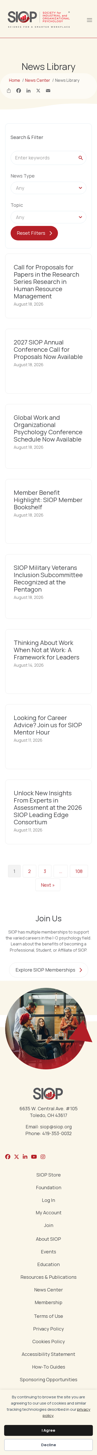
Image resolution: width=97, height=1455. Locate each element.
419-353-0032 (57, 1133)
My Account (49, 1213)
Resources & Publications (48, 1277)
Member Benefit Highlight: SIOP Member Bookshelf (48, 499)
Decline (48, 1444)
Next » (48, 885)
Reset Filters (31, 233)
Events (48, 1252)
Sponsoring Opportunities (48, 1380)
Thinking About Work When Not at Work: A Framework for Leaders (46, 649)
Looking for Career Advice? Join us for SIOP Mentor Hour (48, 724)
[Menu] (89, 19)
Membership (48, 1302)
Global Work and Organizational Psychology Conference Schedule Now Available (48, 428)
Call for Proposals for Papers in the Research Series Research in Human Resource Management (46, 281)
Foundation (48, 1188)
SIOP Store (48, 1175)
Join (48, 1225)
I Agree (48, 1430)
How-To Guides (48, 1367)
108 (79, 871)
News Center (48, 1290)
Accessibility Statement (48, 1354)
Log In (48, 1200)
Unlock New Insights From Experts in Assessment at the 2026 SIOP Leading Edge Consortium (48, 807)
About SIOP (48, 1239)
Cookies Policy (48, 1341)
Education (48, 1264)
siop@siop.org (56, 1126)
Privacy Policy (48, 1329)
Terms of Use (48, 1316)
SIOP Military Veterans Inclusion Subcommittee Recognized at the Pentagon (48, 578)
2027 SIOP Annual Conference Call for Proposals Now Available (48, 349)
